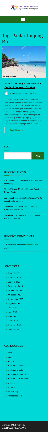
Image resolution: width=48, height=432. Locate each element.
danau (11, 361)
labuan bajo (13, 391)
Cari (8, 146)
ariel (10, 353)
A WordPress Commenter (14, 245)
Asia (10, 357)
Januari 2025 (14, 329)
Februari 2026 (14, 277)
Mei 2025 (12, 316)
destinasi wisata (15, 370)
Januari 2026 (14, 282)
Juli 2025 (12, 308)
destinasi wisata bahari (18, 378)
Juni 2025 (12, 312)
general (11, 383)
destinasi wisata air (17, 374)
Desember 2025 (15, 286)
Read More (15, 130)
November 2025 (15, 290)
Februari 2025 (14, 325)
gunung (11, 387)
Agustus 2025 (14, 303)
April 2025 (13, 321)
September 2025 (15, 299)
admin (12, 93)
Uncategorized (15, 396)
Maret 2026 (13, 273)
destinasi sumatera (16, 366)
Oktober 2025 (14, 295)
